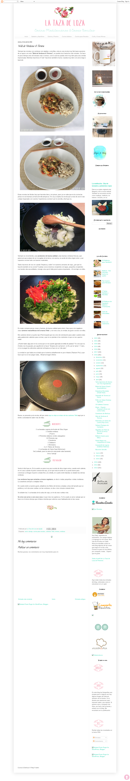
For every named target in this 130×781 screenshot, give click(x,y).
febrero (98, 456)
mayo (98, 377)
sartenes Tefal (50, 531)
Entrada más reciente (25, 599)
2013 (96, 468)
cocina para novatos (39, 531)
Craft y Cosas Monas (98, 36)
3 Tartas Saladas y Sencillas (105, 292)
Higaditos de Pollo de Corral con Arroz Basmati (102, 431)
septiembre (99, 365)
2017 (96, 352)
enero (98, 458)
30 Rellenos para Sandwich (107, 261)
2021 (96, 341)
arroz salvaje (28, 531)
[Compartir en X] (51, 529)
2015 (96, 462)
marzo (98, 453)
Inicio (26, 36)
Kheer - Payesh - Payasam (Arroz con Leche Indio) (102, 409)
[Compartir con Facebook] (53, 529)
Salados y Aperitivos (37, 36)
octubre (98, 363)
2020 (96, 343)
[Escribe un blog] (49, 529)
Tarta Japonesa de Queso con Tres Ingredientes (103, 382)
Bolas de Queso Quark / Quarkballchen (103, 387)
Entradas (97, 737)
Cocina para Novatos (81, 36)
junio (97, 374)
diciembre (99, 357)
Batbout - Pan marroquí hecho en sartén (106, 273)
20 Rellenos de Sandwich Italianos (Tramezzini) (107, 304)
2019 (96, 346)
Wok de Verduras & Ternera (101, 417)
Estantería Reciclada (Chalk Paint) (102, 392)
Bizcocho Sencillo (101, 449)
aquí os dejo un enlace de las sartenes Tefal (63, 415)
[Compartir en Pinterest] (55, 529)
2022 (96, 338)
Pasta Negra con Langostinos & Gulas (102, 441)
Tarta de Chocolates (105, 312)
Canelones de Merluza (102, 413)
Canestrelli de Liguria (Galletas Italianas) (102, 446)
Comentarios (98, 741)
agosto (98, 368)
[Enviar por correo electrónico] (47, 529)
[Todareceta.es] (97, 655)
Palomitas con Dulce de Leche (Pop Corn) (103, 421)
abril (97, 379)
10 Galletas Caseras (102, 404)
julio (97, 371)
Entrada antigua (80, 599)
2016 (96, 355)
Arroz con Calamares (105, 322)
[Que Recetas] (97, 509)
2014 (96, 465)
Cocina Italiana (67, 36)
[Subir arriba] (126, 777)
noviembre (99, 360)
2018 (96, 349)
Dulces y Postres (53, 36)
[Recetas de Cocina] (99, 650)
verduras (62, 531)
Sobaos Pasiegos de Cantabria (102, 426)
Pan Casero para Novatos (106, 281)
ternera (57, 531)
